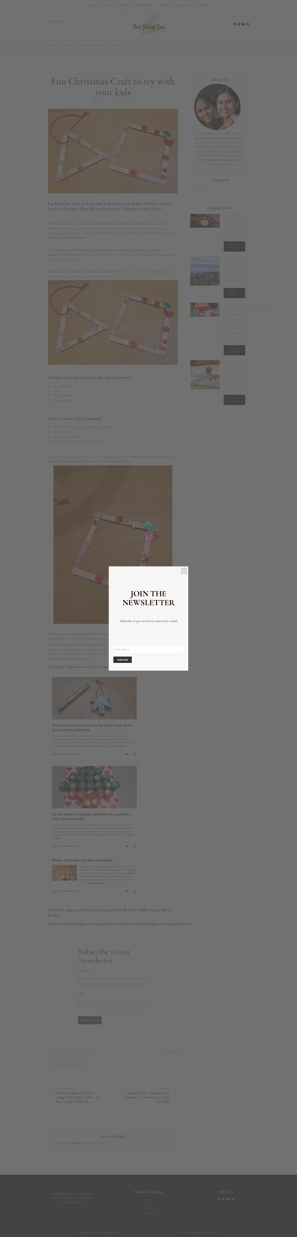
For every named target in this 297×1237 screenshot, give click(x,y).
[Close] (184, 571)
